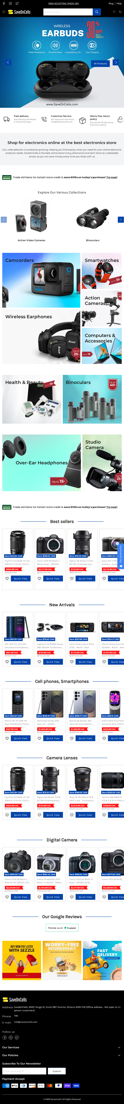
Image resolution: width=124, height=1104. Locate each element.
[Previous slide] (8, 62)
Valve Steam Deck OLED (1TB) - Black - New (81, 646)
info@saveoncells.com (62, 122)
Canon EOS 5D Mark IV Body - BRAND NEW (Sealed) (81, 881)
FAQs (119, 3)
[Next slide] (116, 62)
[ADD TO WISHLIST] (7, 578)
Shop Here (62, 63)
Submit (57, 1071)
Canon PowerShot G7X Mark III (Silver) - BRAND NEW (50, 881)
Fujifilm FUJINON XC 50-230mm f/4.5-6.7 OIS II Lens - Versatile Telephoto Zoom (17, 563)
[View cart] (120, 12)
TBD (16, 1016)
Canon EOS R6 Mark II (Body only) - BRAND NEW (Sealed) (48, 563)
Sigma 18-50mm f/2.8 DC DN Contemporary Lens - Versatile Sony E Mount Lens (81, 563)
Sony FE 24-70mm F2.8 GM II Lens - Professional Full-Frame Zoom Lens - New (82, 799)
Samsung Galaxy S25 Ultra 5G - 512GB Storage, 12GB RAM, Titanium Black (48, 722)
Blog (111, 3)
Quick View (20, 578)
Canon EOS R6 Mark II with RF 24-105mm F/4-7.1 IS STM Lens (17, 881)
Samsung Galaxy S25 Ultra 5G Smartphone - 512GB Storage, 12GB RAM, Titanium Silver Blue (81, 722)
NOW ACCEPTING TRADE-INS (63, 3)
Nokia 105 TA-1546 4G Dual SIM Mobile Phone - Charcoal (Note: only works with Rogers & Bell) (17, 722)
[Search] (97, 11)
